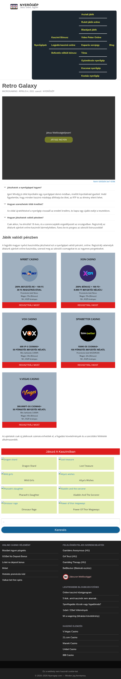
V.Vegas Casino (29, 379)
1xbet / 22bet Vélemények (75, 610)
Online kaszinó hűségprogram (77, 592)
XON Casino (88, 259)
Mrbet (5, 568)
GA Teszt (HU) (70, 556)
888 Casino (68, 655)
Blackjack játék (89, 29)
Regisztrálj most (29, 305)
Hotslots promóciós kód (13, 574)
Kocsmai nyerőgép (91, 68)
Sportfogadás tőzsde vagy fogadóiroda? (82, 604)
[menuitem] (40, 45)
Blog (111, 45)
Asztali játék (87, 14)
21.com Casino (70, 637)
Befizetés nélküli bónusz (64, 53)
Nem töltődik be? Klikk (104, 181)
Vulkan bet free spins (12, 580)
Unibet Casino (69, 649)
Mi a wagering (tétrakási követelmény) (81, 616)
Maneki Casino (70, 643)
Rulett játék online (90, 22)
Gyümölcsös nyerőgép (93, 60)
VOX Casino (29, 319)
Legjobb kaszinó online (63, 45)
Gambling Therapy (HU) (74, 562)
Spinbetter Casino (88, 319)
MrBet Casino (29, 259)
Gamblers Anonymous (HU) (76, 550)
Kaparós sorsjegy (90, 45)
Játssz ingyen (59, 140)
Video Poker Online (91, 37)
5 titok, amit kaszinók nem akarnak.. (80, 598)
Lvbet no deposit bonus (13, 562)
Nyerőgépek (40, 45)
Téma (84, 53)
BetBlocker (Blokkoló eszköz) (77, 568)
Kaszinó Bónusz (59, 37)
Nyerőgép (29, 5)
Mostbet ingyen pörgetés (14, 550)
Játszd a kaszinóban (60, 451)
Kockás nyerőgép (90, 76)
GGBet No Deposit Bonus (14, 556)
